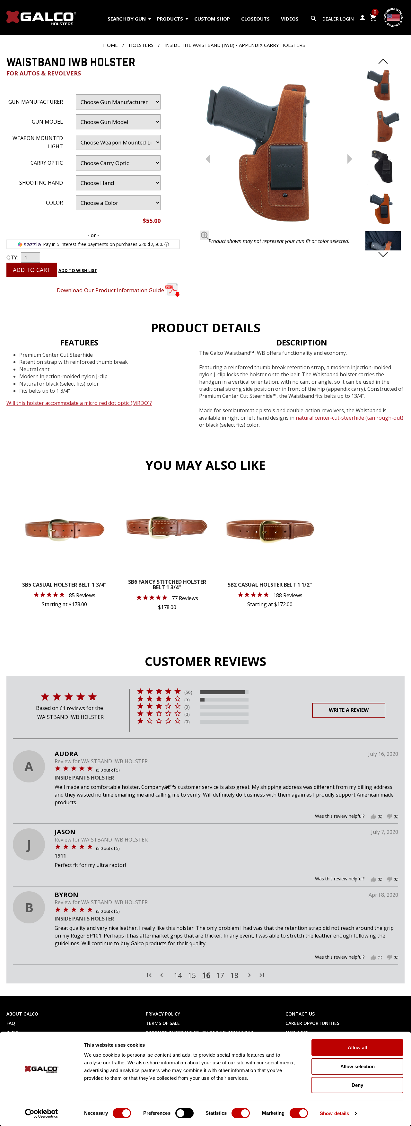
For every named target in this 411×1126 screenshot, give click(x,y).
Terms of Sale (163, 1023)
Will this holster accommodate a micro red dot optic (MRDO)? (79, 402)
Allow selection (357, 1066)
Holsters (141, 45)
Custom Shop (212, 18)
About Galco (22, 1014)
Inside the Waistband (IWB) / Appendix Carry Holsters (234, 45)
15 (192, 975)
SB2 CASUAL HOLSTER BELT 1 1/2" (270, 585)
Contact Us (300, 1014)
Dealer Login (338, 19)
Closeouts (255, 18)
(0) (187, 707)
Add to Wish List (77, 270)
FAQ (10, 1023)
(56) (188, 692)
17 (220, 975)
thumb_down (389, 816)
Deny (357, 1085)
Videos (290, 18)
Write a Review (349, 709)
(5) (187, 699)
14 (178, 975)
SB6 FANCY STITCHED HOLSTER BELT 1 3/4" (167, 585)
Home (110, 45)
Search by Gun (127, 18)
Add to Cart (32, 270)
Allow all (357, 1047)
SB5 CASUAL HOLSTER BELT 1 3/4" (64, 585)
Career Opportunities (312, 1023)
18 (234, 975)
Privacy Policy (163, 1014)
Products (170, 18)
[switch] (184, 1113)
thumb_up (373, 816)
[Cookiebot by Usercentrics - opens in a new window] (41, 1113)
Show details (334, 1113)
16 (206, 975)
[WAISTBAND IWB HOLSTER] (279, 153)
